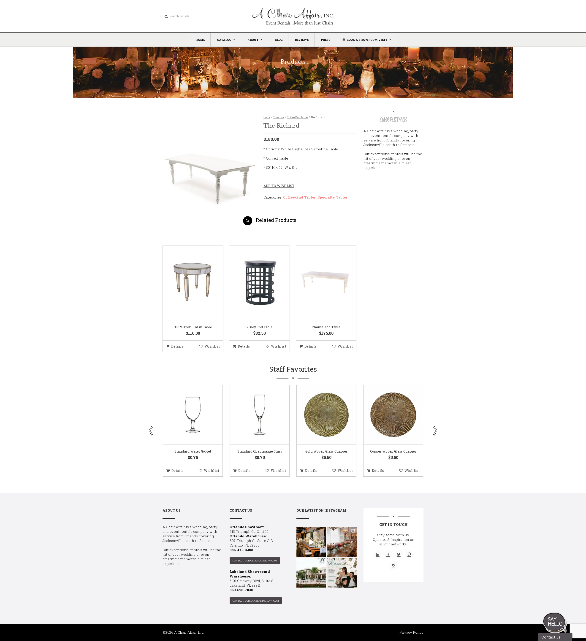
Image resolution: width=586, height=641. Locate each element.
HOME (200, 39)
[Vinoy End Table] (253, 282)
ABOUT (252, 39)
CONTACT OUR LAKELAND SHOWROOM (256, 600)
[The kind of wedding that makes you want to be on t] (311, 572)
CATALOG (224, 39)
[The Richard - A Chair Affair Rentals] (209, 223)
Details (177, 346)
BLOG (279, 39)
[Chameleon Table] (320, 282)
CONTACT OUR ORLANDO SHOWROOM (255, 560)
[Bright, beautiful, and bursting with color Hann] (341, 542)
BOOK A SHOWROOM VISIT (367, 39)
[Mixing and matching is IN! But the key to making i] (311, 542)
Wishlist (212, 346)
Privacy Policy (411, 632)
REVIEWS (302, 39)
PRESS (325, 39)
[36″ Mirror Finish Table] (187, 282)
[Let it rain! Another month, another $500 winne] (341, 572)
